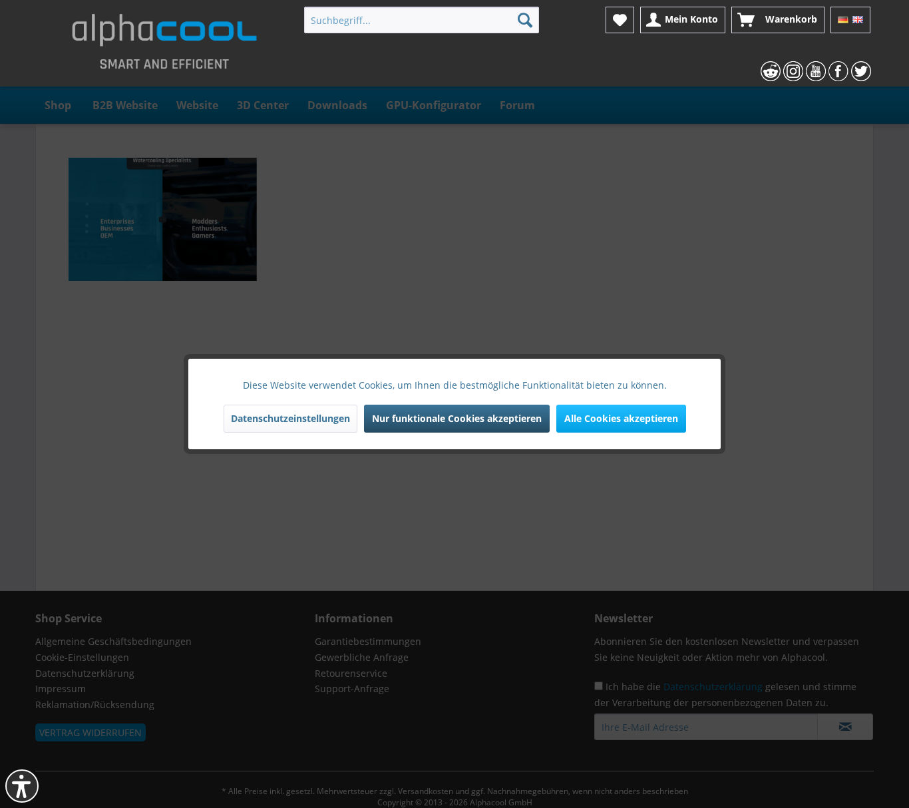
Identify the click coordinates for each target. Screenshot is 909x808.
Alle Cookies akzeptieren (621, 418)
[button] (22, 786)
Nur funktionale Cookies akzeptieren (457, 418)
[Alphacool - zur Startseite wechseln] (164, 47)
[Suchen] (525, 20)
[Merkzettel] (620, 20)
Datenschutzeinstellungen (290, 418)
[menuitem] (421, 20)
